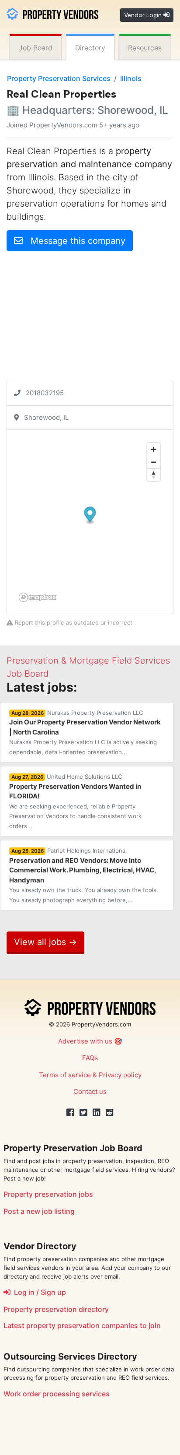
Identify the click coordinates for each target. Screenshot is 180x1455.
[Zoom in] (153, 449)
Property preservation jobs (48, 1194)
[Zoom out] (153, 462)
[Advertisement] (90, 319)
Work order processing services (56, 1393)
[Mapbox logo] (37, 597)
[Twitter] (83, 1112)
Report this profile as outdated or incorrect (72, 622)
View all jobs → (45, 942)
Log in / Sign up (38, 1292)
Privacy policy (120, 1075)
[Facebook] (70, 1112)
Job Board (35, 47)
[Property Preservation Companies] (52, 13)
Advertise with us (85, 1041)
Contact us (90, 1091)
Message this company (74, 240)
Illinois (131, 78)
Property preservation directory (56, 1309)
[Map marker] (90, 516)
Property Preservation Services (59, 78)
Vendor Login (143, 15)
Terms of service (65, 1075)
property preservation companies (82, 1325)
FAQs (90, 1058)
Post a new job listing (39, 1211)
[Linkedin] (96, 1112)
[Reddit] (110, 1112)
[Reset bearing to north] (153, 474)
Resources (145, 47)
